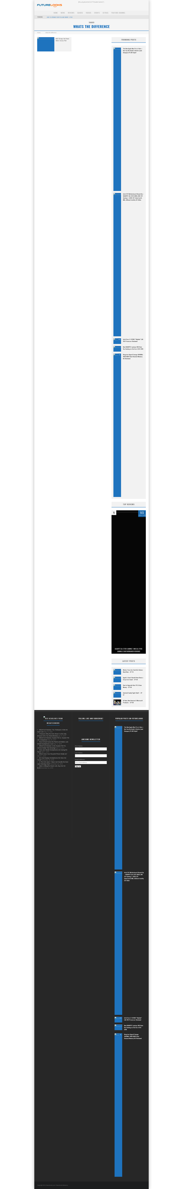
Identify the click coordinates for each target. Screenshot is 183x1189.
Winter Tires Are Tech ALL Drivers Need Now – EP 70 (133, 671)
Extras (105, 13)
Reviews (71, 13)
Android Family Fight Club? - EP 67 (56, 17)
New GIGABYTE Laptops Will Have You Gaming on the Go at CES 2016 (133, 348)
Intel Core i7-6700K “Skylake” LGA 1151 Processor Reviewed (133, 340)
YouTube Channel (118, 13)
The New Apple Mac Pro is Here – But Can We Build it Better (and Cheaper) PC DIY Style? (132, 51)
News (63, 13)
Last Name (78, 753)
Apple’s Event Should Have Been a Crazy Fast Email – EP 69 (133, 679)
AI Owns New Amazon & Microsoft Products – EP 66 (133, 701)
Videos (88, 13)
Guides (80, 13)
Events (97, 13)
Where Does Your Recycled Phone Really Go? (53, 754)
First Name (78, 746)
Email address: (80, 759)
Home (56, 13)
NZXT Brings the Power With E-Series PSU (62, 40)
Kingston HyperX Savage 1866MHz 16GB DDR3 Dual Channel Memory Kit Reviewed (133, 357)
